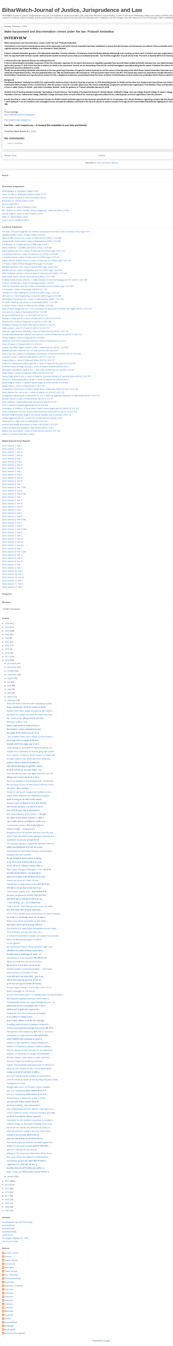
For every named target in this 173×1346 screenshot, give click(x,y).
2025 (7, 627)
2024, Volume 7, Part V (12, 535)
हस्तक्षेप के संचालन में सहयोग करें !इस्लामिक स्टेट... (24, 762)
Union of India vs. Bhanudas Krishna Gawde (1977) (24, 194)
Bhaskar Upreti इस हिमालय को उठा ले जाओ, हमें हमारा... (27, 803)
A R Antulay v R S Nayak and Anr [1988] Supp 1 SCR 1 (25, 244)
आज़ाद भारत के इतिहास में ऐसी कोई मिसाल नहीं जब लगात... (26, 877)
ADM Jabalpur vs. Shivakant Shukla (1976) (20, 191)
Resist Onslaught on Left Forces (21, 991)
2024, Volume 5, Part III (12, 503)
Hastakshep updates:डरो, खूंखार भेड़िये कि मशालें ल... (27, 1160)
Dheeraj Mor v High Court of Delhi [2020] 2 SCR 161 (25, 421)
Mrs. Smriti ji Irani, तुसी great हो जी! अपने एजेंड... (25, 718)
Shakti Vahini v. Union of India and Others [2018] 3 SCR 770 (28, 373)
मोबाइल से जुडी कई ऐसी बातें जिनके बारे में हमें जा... (24, 725)
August (10, 678)
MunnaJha (9, 1267)
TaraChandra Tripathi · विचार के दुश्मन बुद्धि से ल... (26, 825)
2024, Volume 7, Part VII (12, 542)
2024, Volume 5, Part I (11, 497)
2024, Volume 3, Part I (11, 471)
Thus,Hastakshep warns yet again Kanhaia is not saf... (30, 773)
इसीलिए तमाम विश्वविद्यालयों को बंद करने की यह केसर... (25, 847)
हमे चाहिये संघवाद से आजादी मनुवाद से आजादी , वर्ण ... (25, 954)
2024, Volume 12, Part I (12, 587)
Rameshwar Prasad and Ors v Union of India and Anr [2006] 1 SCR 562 (33, 299)
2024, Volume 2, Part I (11, 458)
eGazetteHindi (8, 1228)
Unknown (9, 1289)
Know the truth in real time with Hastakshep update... (30, 703)
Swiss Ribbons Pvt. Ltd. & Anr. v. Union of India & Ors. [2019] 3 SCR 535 (33, 392)
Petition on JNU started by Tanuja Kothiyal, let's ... (28, 1042)
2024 (7, 630)
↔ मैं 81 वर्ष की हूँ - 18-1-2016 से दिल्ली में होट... (24, 902)
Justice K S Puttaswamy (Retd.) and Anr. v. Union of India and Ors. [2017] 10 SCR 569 (39, 363)
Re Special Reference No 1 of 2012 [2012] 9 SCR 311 (25, 315)
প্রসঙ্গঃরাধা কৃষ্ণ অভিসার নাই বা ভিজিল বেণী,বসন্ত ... (23, 880)
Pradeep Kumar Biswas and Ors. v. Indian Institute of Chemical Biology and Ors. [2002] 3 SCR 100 (44, 280)
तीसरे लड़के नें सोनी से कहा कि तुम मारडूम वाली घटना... (25, 924)
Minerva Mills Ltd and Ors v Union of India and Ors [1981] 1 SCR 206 (32, 238)
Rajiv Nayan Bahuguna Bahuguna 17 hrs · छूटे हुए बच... (29, 869)
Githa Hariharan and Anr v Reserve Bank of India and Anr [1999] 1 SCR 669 (34, 273)
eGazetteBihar (8, 1225)
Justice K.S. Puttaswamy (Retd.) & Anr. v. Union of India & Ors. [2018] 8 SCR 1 (35, 379)
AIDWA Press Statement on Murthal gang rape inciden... (31, 751)
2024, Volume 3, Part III (12, 478)
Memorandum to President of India (22, 972)
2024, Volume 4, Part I (11, 484)
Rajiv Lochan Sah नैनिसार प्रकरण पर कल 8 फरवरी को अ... (28, 1172)
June (9, 685)
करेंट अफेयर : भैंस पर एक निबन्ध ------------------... (24, 788)
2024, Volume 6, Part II (12, 513)
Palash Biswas (11, 1271)
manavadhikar (11, 1322)
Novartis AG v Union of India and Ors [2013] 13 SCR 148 (26, 321)
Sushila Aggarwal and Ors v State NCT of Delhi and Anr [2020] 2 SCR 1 (32, 418)
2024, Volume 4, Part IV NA (14, 493)
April (9, 693)
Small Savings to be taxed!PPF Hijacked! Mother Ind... (30, 747)
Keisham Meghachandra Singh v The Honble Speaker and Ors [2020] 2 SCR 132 (36, 414)
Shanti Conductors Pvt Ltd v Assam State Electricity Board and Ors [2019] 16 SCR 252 (39, 411)
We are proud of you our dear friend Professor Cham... (30, 784)
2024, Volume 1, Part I (11, 445)
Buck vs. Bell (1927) (10, 204)
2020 (7, 645)
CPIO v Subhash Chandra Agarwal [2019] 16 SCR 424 (25, 405)
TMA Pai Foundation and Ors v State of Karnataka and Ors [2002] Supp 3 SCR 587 (38, 286)
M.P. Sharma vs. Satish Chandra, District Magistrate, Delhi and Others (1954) (35, 210)
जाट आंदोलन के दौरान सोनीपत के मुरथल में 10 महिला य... (26, 818)
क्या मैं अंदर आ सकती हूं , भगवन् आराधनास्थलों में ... (24, 1105)
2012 (7, 1192)
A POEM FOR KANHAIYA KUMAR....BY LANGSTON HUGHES (33, 936)
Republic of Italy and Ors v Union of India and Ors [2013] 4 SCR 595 (31, 318)
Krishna (8, 1257)
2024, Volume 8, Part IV (12, 558)
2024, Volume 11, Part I (12, 580)
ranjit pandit (10, 1329)
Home (102, 155)
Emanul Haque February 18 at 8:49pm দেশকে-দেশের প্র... (29, 987)
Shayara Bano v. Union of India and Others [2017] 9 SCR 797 (28, 360)
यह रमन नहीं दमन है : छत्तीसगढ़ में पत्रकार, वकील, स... (25, 865)
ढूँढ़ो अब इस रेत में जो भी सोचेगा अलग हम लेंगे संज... (24, 965)
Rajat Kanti (9, 1282)
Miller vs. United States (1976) (15, 217)
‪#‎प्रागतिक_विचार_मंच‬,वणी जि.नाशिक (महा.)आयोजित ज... (26, 1168)
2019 (7, 649)
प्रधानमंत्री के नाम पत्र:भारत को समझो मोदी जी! (23, 840)
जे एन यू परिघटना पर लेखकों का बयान (19, 1017)
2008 (7, 1207)
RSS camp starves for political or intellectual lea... (28, 1157)
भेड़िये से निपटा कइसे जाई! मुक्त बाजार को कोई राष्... (24, 980)
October (11, 671)
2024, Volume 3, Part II (12, 474)
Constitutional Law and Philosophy (17, 1222)
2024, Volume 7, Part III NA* (14, 529)
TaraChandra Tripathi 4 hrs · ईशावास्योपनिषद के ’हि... (27, 891)
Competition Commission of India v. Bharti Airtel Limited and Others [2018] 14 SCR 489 (40, 389)
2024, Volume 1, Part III (12, 452)
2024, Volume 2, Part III (12, 465)
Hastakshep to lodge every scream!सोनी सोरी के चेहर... (29, 884)
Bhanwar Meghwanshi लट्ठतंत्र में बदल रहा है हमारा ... (27, 895)
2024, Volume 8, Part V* (12, 561)
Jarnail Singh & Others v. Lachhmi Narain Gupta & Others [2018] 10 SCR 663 (35, 382)
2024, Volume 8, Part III (12, 555)
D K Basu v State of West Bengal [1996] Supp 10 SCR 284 (27, 263)
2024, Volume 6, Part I (11, 510)
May (9, 689)
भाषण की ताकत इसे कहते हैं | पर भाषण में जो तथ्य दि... (25, 806)
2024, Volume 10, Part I (12, 571)
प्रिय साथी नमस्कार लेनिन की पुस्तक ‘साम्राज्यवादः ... (25, 910)
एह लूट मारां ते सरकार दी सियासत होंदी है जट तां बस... (25, 862)
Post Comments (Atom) (107, 162)
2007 (7, 1210)
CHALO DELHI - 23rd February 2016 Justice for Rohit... (30, 906)
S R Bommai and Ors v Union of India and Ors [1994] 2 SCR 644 (30, 254)
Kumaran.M (10, 1264)
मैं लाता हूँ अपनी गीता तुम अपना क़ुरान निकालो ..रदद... (24, 770)
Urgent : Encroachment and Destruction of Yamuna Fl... (31, 1065)
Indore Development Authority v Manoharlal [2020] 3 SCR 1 (28, 427)
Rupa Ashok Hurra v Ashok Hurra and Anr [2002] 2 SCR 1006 (28, 276)
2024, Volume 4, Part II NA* (14, 487)
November (12, 667)
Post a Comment (15, 143)
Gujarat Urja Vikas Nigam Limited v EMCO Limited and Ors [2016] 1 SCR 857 (35, 347)
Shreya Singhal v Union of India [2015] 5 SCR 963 (23, 337)
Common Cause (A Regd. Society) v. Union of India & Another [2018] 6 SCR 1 (35, 366)
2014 (7, 1184)
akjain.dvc (9, 1315)
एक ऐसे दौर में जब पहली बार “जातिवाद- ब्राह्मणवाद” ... (25, 1116)
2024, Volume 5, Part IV (12, 506)
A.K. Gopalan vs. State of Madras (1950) (19, 207)
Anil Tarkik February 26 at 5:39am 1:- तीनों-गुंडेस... (27, 814)
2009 (7, 1203)
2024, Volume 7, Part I (11, 523)
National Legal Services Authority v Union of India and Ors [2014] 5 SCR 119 (35, 331)
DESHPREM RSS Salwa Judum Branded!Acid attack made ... (32, 928)
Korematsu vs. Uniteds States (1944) (18, 201)
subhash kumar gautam (15, 1333)
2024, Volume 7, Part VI (12, 539)
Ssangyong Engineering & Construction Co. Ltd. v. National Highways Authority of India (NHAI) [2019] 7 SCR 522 (51, 395)
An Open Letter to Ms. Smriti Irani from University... (29, 758)
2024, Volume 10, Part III (13, 577)
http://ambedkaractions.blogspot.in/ (19, 114)
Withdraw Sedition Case (17, 722)
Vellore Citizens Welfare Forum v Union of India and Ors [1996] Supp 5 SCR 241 (36, 260)
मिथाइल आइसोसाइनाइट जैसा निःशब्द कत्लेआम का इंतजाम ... (27, 707)
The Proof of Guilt (10, 1241)
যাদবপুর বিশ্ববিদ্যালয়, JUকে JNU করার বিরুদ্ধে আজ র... (25, 932)
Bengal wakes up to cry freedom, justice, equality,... (29, 1087)
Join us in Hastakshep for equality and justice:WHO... (29, 1076)
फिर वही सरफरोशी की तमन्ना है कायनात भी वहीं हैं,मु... (24, 858)
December (12, 663)
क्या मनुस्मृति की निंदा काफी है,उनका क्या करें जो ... (24, 733)
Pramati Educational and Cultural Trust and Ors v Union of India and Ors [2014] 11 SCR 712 (41, 334)
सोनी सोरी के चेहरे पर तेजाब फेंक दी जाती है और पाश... (25, 899)
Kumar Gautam (11, 1260)
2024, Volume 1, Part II (12, 448)
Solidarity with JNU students (19, 854)
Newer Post (10, 155)
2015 (7, 1181)
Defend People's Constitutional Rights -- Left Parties (29, 969)
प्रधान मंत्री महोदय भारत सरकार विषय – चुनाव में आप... (25, 976)
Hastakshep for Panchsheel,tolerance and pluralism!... (30, 851)
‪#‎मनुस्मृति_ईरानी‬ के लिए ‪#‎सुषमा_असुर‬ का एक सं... (23, 744)
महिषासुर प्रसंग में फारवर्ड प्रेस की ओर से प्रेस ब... (23, 777)
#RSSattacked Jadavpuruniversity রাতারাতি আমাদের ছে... (28, 998)
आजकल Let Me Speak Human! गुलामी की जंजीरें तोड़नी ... (28, 1146)
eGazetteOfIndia (9, 1231)
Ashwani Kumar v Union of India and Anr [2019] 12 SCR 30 (27, 398)
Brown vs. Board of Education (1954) (18, 434)
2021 (7, 642)
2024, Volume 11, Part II (12, 584)
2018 (7, 653)
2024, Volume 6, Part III (12, 516)
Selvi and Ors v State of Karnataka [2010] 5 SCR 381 (24, 312)
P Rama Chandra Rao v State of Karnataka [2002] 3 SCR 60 (28, 283)
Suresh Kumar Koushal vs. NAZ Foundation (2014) (24, 197)
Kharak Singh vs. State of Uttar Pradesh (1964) (22, 213)
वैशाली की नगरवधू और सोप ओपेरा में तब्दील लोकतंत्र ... (25, 799)
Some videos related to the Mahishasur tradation (28, 795)
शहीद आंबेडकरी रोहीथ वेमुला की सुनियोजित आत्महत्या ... (25, 766)
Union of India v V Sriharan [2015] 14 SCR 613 (22, 344)
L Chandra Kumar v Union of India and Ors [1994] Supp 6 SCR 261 (30, 257)
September (12, 674)
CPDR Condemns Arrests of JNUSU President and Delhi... (31, 1113)
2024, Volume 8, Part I (11, 548)
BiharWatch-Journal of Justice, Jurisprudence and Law (72, 10)
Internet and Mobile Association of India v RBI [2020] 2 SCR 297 (30, 424)
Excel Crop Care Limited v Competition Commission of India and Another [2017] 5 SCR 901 (41, 353)
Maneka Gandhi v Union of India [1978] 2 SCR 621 (24, 235)
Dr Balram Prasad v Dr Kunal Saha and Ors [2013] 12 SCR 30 (28, 324)
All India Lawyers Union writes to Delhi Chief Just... (28, 1057)
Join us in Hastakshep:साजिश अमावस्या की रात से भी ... (27, 1090)
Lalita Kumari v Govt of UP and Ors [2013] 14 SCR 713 (25, 328)
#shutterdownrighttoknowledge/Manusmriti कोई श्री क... (30, 1028)
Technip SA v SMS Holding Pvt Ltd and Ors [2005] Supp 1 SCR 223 (30, 292)
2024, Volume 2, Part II (12, 461)
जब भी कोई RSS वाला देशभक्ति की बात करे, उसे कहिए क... (26, 917)
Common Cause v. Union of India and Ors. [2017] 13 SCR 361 (28, 357)
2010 (7, 1199)
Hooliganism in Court (16, 1083)
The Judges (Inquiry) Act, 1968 (15, 1238)
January (10, 1176)
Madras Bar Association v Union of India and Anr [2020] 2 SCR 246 (31, 431)
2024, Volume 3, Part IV (12, 481)
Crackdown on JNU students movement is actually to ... (31, 1120)
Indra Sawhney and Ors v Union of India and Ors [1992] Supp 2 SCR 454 (33, 251)
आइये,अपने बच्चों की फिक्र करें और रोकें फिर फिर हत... (25, 1138)
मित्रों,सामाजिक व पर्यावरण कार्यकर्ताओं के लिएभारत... (24, 729)
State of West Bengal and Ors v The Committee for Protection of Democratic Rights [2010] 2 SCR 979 (47, 308)
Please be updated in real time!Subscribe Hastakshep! (30, 781)
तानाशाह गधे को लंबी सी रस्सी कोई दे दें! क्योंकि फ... (24, 1072)
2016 (7, 660)
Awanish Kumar (11, 1253)
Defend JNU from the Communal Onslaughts (26, 1013)
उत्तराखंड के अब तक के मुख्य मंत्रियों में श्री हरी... (23, 1135)
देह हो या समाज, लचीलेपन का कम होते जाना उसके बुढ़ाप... (26, 1020)
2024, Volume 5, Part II (12, 500)
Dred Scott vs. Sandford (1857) (15, 220)
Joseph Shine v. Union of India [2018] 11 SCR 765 (23, 386)
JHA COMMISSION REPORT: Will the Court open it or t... (31, 1109)
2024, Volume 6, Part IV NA (14, 519)
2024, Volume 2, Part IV (12, 468)
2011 (7, 1195)
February (11, 700)
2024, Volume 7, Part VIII (13, 545)
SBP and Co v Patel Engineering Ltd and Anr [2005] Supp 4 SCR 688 (31, 296)
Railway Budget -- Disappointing (21, 829)
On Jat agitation (13, 943)
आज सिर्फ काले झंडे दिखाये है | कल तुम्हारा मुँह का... (24, 873)
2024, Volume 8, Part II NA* (14, 551)
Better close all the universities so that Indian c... (28, 921)
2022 (7, 638)
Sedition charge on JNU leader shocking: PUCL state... (30, 1124)
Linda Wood (7, 1235)
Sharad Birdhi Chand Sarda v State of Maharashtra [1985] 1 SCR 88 (31, 241)
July (9, 682)
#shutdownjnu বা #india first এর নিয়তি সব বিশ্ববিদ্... (26, 1098)
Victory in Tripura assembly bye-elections (24, 1061)
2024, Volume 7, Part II (12, 526)
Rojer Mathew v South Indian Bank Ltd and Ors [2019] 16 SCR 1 (30, 402)
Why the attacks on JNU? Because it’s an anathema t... (30, 1050)
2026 (7, 623)
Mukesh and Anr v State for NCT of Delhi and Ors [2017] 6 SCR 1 (30, 350)
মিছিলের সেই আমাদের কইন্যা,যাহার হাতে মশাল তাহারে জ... (25, 961)
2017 (7, 656)
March (10, 696)
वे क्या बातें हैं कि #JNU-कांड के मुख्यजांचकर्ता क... (24, 810)
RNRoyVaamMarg (12, 1278)
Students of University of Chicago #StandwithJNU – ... (30, 1053)
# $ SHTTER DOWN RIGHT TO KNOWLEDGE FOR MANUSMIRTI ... (36, 994)
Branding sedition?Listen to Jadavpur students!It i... (29, 1024)
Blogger (106, 1340)
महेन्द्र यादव (9, 1311)
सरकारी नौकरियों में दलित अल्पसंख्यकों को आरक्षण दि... (25, 1039)
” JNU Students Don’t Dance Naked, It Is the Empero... (30, 736)
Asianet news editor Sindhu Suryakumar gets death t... (30, 711)
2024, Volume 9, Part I (11, 564)
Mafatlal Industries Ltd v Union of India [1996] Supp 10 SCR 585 (29, 267)
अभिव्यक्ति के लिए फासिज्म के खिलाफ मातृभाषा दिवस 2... (25, 950)
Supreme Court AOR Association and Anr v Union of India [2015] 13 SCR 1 (34, 341)
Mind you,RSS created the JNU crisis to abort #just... (29, 1068)
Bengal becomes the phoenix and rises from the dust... (30, 832)
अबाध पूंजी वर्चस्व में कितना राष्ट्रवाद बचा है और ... (23, 1101)
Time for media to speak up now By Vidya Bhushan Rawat (32, 1079)
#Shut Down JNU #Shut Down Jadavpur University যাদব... (31, 836)
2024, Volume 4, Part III (12, 490)
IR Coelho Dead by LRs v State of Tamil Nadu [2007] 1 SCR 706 (29, 302)
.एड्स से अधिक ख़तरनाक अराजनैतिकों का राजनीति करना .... (27, 821)
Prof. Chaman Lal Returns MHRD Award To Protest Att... (31, 755)
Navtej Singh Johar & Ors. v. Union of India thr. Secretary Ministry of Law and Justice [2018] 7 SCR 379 (46, 376)
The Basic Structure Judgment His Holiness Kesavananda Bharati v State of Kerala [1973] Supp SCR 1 (46, 231)
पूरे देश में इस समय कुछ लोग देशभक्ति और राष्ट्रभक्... (24, 983)
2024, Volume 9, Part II (12, 567)
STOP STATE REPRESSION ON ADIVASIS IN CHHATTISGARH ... (34, 913)
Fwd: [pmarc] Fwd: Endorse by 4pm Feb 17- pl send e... (30, 1031)
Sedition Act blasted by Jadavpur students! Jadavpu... (29, 1046)
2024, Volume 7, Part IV (12, 532)
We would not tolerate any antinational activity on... (29, 1127)
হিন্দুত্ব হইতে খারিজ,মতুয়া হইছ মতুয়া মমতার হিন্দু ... (22, 1149)
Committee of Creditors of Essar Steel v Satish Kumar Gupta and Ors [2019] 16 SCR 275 (40, 408)
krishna (8, 1318)
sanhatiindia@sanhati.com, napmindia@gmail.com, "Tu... (31, 1002)
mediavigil (9, 1326)
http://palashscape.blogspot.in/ (17, 120)
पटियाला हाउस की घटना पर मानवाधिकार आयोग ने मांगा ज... (26, 1006)
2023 (7, 634)
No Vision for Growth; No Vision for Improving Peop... (30, 714)
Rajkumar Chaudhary (14, 1286)
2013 (7, 1188)
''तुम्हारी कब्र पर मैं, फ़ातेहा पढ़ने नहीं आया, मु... (22, 1164)
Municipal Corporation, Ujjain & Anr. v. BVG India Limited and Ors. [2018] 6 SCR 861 (38, 369)
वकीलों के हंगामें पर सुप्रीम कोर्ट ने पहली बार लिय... (23, 1009)
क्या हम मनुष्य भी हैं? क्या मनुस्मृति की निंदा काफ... (23, 740)
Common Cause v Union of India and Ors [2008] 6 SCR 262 (28, 305)
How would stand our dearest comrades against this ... (30, 1142)
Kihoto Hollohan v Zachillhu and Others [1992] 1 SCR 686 (27, 247)
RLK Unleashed (11, 1275)
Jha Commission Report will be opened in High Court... (30, 947)
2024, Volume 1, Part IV (12, 455)
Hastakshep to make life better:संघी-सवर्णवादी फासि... (28, 1035)
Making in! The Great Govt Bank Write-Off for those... (30, 1153)
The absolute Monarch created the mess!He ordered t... (31, 843)
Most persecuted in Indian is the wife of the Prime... (29, 1131)
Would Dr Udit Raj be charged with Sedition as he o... (30, 792)
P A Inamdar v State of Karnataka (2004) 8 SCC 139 (24, 289)
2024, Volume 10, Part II (12, 574)
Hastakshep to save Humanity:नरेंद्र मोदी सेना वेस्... (27, 958)
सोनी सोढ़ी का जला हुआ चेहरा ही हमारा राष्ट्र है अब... (24, 888)
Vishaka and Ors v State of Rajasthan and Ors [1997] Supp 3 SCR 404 (32, 270)
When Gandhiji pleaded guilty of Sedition (24, 939)
